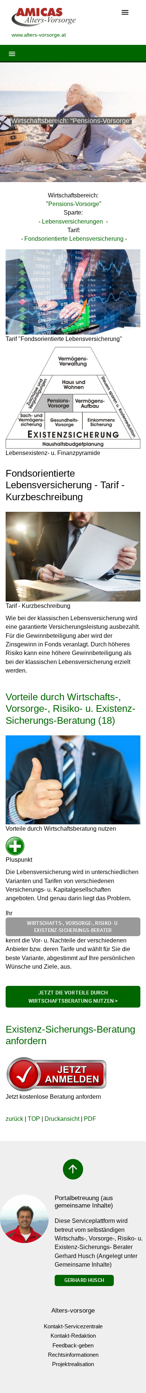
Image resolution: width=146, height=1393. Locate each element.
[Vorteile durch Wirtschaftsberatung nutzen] (73, 779)
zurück (14, 1119)
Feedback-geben (73, 1345)
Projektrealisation (73, 1364)
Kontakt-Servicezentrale (73, 1326)
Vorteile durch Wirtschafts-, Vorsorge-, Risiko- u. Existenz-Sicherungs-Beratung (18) (71, 708)
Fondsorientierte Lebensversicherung (74, 239)
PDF (90, 1119)
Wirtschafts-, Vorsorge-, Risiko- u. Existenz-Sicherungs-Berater (73, 927)
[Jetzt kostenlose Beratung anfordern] (56, 1074)
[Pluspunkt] (19, 846)
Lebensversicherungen (72, 221)
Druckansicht (62, 1119)
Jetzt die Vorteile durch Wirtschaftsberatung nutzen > (73, 996)
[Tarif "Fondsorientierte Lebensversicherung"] (73, 292)
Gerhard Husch (84, 1280)
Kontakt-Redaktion (73, 1335)
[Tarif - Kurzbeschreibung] (73, 557)
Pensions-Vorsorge (73, 204)
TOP (34, 1119)
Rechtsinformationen (73, 1355)
